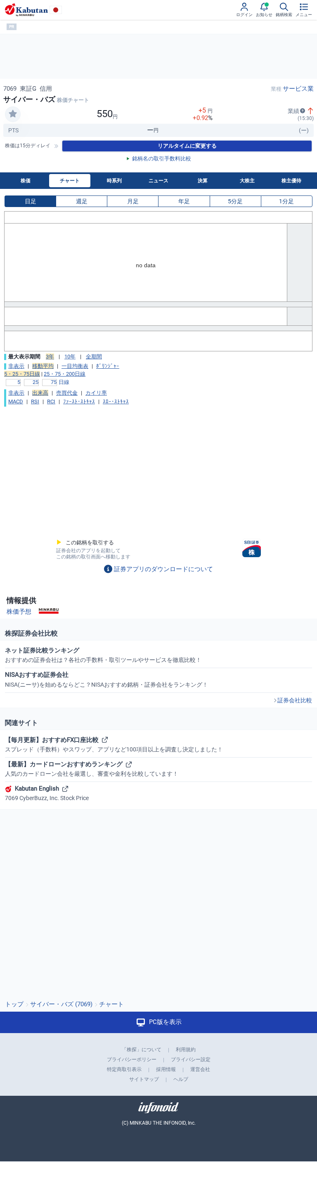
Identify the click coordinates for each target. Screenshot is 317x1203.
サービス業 (298, 88)
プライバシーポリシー (131, 1059)
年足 (184, 201)
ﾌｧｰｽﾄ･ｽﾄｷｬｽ (79, 401)
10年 (70, 356)
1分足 (286, 201)
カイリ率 (96, 393)
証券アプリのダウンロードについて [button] (163, 569)
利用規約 (186, 1049)
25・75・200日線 (64, 374)
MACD (15, 401)
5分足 (235, 201)
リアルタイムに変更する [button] (187, 146)
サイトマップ (144, 1079)
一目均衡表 (75, 366)
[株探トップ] (26, 9)
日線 (64, 382)
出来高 (40, 393)
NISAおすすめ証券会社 (106, 679)
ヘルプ (180, 1079)
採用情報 (166, 1069)
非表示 (16, 366)
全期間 (94, 356)
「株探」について (141, 1049)
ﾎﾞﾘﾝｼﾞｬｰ (107, 366)
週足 (82, 201)
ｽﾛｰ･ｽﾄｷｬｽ (116, 401)
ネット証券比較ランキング (103, 655)
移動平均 (43, 366)
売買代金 (67, 393)
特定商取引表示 (124, 1069)
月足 (133, 201)
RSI (35, 401)
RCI (51, 401)
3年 (50, 356)
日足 (30, 201)
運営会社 (200, 1069)
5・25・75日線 (22, 374)
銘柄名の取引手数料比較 (161, 158)
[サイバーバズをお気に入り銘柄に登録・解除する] (13, 114)
